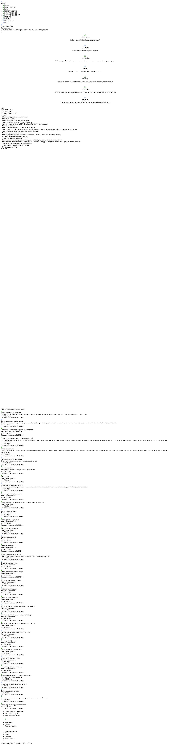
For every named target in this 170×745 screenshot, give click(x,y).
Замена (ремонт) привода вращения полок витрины (18, 606)
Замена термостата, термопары (11, 494)
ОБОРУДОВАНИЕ (11, 13)
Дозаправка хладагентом (9, 563)
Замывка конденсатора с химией (12, 485)
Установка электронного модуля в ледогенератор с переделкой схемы (24, 698)
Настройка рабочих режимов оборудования (15, 632)
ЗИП (6, 9)
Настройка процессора (8, 537)
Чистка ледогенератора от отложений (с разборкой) (18, 623)
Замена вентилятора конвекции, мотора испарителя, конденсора (22, 502)
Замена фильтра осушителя (10, 520)
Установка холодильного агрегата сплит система (17, 430)
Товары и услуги (10, 7)
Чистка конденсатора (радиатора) (12, 421)
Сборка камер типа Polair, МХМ (11, 459)
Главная (7, 5)
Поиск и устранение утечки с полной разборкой (17, 438)
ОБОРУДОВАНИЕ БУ (12, 15)
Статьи (7, 23)
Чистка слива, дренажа (8, 511)
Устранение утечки (7, 468)
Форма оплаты (10, 738)
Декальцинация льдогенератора (11, 412)
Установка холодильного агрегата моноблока (16, 675)
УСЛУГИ (8, 17)
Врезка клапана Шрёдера (9, 528)
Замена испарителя (7, 449)
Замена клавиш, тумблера (9, 597)
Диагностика (5, 476)
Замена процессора (7, 546)
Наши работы (9, 21)
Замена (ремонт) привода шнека (11, 649)
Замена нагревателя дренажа (10, 658)
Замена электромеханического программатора (16, 615)
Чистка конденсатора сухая (10, 691)
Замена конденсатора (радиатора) (12, 571)
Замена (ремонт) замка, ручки (11, 580)
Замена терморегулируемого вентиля (13, 705)
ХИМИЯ (8, 19)
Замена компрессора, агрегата (11, 554)
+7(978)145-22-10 (12, 713)
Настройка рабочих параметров (11, 667)
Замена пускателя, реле (8, 589)
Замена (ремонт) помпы (9, 641)
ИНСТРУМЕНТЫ (11, 11)
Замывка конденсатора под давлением (13, 684)
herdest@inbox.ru (12, 715)
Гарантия (8, 736)
